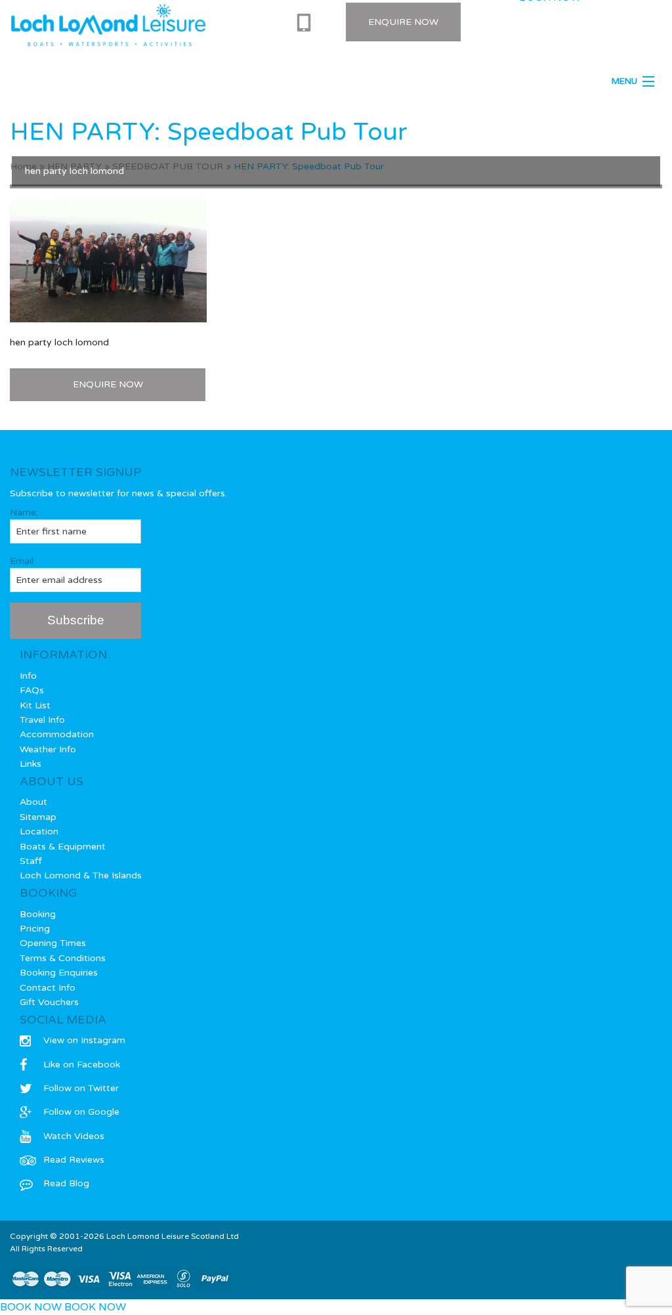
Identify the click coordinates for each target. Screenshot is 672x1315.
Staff (31, 861)
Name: (24, 512)
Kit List (35, 705)
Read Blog (66, 1183)
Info (28, 675)
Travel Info (42, 719)
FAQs (32, 690)
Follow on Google (81, 1111)
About (33, 802)
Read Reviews (73, 1159)
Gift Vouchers (49, 1002)
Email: (22, 561)
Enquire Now (403, 22)
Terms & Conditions (63, 958)
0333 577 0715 (308, 23)
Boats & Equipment (63, 846)
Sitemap (38, 817)
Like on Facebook (81, 1064)
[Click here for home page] (108, 25)
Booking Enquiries (59, 972)
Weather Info (48, 749)
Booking (38, 914)
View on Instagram (84, 1040)
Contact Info (47, 987)
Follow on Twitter (81, 1088)
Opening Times (53, 943)
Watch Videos (73, 1136)
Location (39, 831)
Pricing (35, 928)
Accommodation (57, 734)
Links (30, 763)
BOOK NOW (31, 1307)
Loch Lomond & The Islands (81, 875)
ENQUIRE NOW (108, 384)
